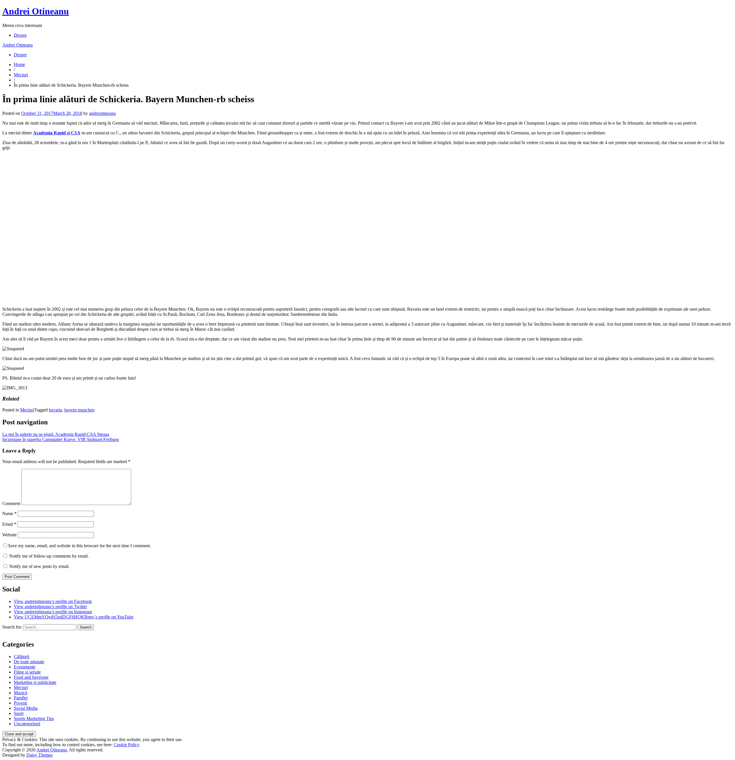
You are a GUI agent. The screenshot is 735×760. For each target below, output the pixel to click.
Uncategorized (27, 723)
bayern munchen (79, 409)
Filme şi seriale (27, 672)
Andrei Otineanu (35, 11)
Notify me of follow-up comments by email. (49, 556)
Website (9, 534)
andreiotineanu (102, 113)
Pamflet (21, 697)
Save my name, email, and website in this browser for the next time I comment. (79, 545)
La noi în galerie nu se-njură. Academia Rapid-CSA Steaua (55, 434)
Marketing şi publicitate (35, 682)
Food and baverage (31, 677)
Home (19, 64)
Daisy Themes (39, 755)
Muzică (20, 692)
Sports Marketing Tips (34, 718)
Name (9, 513)
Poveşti (20, 703)
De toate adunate (29, 661)
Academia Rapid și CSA (56, 132)
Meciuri (21, 74)
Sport (19, 713)
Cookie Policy (127, 744)
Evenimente (24, 666)
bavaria (55, 409)
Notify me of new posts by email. (39, 566)
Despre (20, 35)
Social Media (26, 708)
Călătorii (21, 656)
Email (9, 524)
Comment (11, 503)
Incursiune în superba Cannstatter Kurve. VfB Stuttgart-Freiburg (60, 439)
